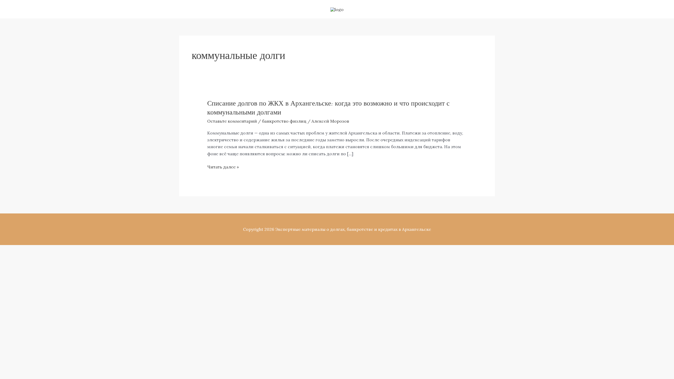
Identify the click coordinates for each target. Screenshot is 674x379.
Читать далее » (223, 166)
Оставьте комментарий (232, 121)
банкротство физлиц (284, 121)
